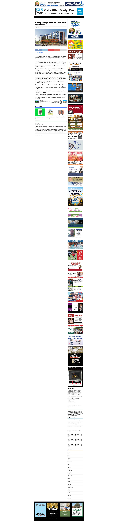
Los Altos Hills (70, 470)
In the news (69, 467)
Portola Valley (70, 481)
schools (69, 490)
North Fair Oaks (70, 475)
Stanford (69, 493)
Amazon (69, 452)
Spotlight (55, 17)
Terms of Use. (55, 518)
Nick (36, 123)
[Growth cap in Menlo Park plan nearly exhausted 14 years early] (51, 112)
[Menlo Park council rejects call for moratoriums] (62, 112)
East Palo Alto (70, 461)
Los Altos (69, 469)
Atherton (69, 455)
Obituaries (61, 17)
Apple (68, 453)
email (70, 405)
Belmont (69, 456)
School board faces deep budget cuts (76, 419)
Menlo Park (69, 472)
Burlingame (69, 458)
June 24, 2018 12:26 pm (39, 27)
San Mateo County (70, 487)
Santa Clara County (70, 489)
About (36, 17)
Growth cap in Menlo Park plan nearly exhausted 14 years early (50, 117)
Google (69, 464)
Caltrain (69, 459)
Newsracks (70, 17)
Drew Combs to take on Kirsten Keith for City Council (39, 117)
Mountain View (70, 473)
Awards (40, 17)
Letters (50, 17)
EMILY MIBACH (40, 52)
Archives (80, 17)
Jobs (65, 17)
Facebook (69, 462)
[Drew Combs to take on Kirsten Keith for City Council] (40, 112)
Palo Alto (69, 479)
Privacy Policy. (52, 518)
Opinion (45, 17)
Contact (75, 17)
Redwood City (70, 482)
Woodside (69, 498)
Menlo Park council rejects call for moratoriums (61, 117)
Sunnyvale (69, 495)
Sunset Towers (70, 496)
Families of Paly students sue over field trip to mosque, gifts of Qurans (75, 435)
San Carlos (69, 484)
